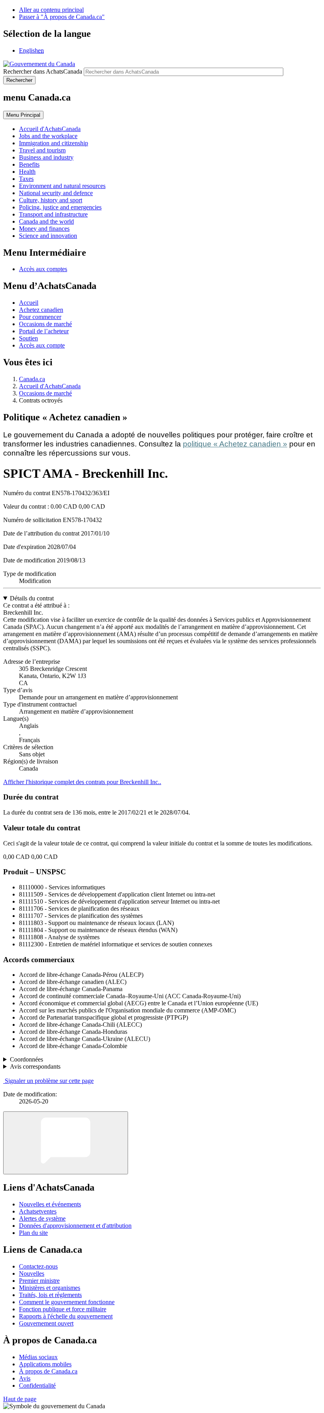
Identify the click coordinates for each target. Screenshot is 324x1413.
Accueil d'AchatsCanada (50, 386)
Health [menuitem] (27, 171)
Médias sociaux (38, 1357)
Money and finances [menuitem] (44, 228)
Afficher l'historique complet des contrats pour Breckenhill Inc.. (82, 782)
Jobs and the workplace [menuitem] (48, 136)
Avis (24, 1378)
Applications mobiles (45, 1364)
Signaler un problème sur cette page (49, 1080)
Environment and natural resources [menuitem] (62, 185)
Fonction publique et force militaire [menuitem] (62, 1309)
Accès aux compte (42, 345)
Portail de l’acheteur (44, 331)
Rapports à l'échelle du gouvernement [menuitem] (66, 1316)
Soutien (28, 338)
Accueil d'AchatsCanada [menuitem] (50, 128)
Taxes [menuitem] (26, 178)
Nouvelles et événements (50, 1204)
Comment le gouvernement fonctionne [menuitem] (67, 1302)
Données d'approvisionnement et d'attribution (75, 1225)
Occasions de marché (45, 324)
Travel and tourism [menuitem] (42, 150)
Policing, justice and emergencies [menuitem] (60, 207)
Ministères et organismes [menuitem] (49, 1287)
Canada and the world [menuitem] (46, 221)
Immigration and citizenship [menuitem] (53, 143)
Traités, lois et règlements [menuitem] (50, 1294)
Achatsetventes (38, 1211)
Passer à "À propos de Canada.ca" (62, 16)
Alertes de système (42, 1218)
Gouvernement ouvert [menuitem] (46, 1323)
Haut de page (19, 1399)
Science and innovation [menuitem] (48, 235)
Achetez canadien (41, 309)
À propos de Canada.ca (48, 1371)
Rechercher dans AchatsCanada (42, 71)
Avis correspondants (35, 1066)
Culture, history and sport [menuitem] (50, 200)
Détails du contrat (32, 598)
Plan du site (33, 1232)
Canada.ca (32, 379)
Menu (23, 115)
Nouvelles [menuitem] (31, 1273)
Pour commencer (40, 316)
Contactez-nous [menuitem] (38, 1266)
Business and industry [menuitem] (46, 157)
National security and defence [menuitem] (56, 193)
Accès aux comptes (43, 269)
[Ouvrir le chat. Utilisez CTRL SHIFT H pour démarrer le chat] (65, 1142)
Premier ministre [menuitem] (39, 1280)
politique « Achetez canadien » (235, 444)
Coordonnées (26, 1059)
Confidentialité (37, 1385)
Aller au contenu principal (51, 9)
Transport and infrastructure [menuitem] (53, 214)
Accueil (28, 302)
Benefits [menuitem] (29, 164)
